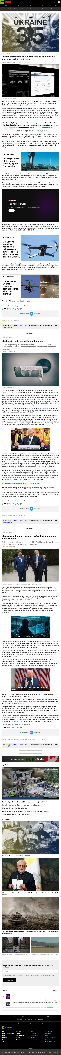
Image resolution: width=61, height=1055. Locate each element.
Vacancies (47, 1044)
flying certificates (7, 143)
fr (39, 1016)
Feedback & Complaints (51, 1041)
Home (4, 53)
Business (4, 1037)
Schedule (32, 1037)
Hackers (32, 739)
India (3, 1041)
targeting (40, 408)
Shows (18, 1037)
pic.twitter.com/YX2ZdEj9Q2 (41, 127)
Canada (4, 320)
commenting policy (18, 325)
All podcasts (56, 990)
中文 (57, 1016)
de (31, 1016)
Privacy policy (48, 1033)
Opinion (18, 1033)
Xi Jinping (42, 739)
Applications (33, 1033)
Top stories (5, 765)
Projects (18, 1039)
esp (14, 1016)
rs (48, 1016)
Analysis (18, 1031)
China (3, 739)
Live (31, 1031)
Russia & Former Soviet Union (8, 1034)
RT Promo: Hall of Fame (51, 1037)
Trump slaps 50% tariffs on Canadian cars (21, 483)
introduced (26, 110)
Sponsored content (35, 1039)
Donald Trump (12, 515)
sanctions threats (17, 721)
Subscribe (10, 980)
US (24, 515)
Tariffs (20, 515)
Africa (3, 1039)
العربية (4, 1016)
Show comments (30, 333)
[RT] (19, 1020)
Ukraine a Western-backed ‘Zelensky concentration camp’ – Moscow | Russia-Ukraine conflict (31, 8)
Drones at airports (13, 320)
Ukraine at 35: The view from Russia (13, 856)
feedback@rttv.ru (7, 327)
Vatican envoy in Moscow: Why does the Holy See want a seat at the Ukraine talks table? (30, 893)
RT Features (6, 819)
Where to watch (34, 1035)
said (52, 183)
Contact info (48, 1039)
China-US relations (12, 739)
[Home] (2, 2)
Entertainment (20, 1035)
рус (23, 1016)
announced (26, 603)
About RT (47, 1035)
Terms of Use (48, 1031)
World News (9, 53)
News (3, 1031)
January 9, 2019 (42, 131)
